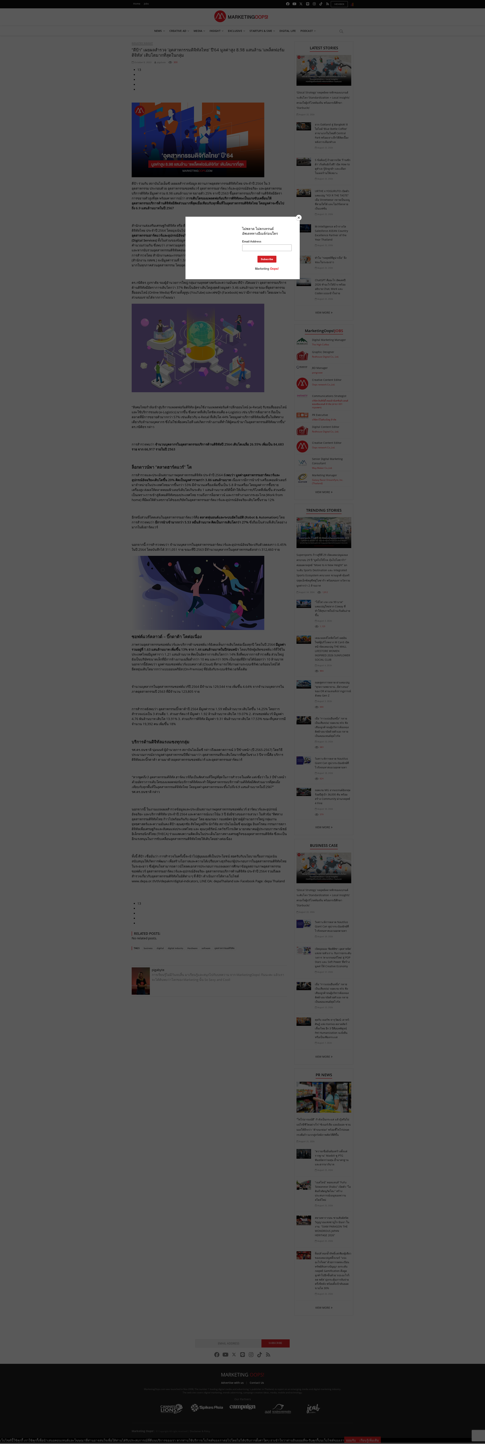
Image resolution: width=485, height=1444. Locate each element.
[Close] (299, 217)
